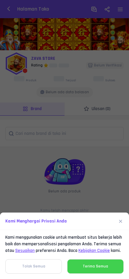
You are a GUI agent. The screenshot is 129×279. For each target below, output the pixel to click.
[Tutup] (121, 221)
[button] (64, 139)
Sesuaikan (25, 251)
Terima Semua (95, 266)
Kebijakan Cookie (94, 251)
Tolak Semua (33, 266)
